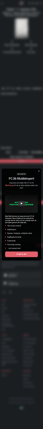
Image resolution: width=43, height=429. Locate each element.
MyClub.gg (9, 185)
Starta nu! (21, 254)
